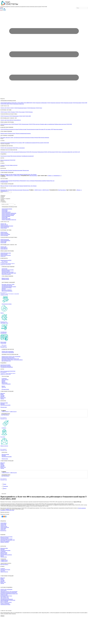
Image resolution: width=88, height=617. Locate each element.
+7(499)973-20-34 (3, 560)
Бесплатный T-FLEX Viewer (6, 595)
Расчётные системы (22, 129)
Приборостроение (11, 133)
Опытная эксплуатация (5, 569)
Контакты (3, 200)
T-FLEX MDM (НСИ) (27, 102)
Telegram (34, 174)
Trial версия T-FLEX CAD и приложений (8, 591)
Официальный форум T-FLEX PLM (7, 600)
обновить (7, 509)
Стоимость (2, 165)
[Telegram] (5, 516)
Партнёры (10, 170)
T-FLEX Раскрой (14, 124)
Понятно (2, 615)
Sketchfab (25, 174)
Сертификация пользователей (31, 142)
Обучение (36, 137)
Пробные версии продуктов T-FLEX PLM (63, 124)
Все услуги (4, 345)
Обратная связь (26, 170)
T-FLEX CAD (3, 107)
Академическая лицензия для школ (9, 286)
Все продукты (37, 124)
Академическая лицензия (19, 137)
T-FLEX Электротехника (23, 124)
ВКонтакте (2, 174)
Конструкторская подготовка (12, 129)
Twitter (18, 174)
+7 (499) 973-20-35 (16, 175)
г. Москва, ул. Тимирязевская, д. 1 (54, 175)
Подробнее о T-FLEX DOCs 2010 (7, 510)
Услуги (2, 197)
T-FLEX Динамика (11, 111)
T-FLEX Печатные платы (5, 124)
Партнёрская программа (17, 170)
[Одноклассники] (4, 516)
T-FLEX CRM (84, 102)
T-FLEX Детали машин (20, 111)
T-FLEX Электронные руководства (16, 103)
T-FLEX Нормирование (14, 116)
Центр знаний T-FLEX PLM (3, 343)
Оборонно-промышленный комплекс (23, 133)
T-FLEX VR (31, 124)
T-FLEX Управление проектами (53, 102)
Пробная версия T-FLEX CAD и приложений (9, 151)
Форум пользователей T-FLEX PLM (7, 160)
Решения (3, 196)
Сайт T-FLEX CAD (4, 596)
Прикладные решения (57, 129)
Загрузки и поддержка (5, 198)
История (14, 180)
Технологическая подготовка (33, 129)
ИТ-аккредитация (4, 181)
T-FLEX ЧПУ (3, 528)
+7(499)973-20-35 (3, 561)
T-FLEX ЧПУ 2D (9, 120)
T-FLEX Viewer (39, 107)
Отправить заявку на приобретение (47, 124)
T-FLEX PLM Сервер (4, 103)
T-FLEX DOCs (14, 102)
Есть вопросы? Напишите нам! (3, 347)
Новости (18, 180)
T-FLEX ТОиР (22, 116)
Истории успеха (3, 553)
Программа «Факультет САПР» (6, 137)
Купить (2, 199)
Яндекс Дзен (30, 174)
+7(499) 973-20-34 (9, 175)
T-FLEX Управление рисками (66, 102)
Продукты (3, 195)
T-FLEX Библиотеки (31, 107)
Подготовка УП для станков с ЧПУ (46, 129)
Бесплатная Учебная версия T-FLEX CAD (40, 151)
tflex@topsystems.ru (33, 175)
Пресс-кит (52, 180)
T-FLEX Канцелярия (77, 102)
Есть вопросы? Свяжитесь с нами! (4, 293)
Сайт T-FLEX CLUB (4, 598)
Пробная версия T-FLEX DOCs (25, 151)
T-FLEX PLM (3, 129)
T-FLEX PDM (20, 102)
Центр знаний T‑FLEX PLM (43, 142)
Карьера (48, 180)
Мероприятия (23, 180)
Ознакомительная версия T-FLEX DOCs (8, 592)
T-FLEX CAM (3, 120)
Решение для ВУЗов (4, 542)
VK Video (10, 174)
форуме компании (82, 508)
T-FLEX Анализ (3, 111)
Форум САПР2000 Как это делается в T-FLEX (6, 602)
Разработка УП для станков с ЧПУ (18, 142)
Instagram (21, 174)
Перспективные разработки (40, 180)
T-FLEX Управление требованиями (39, 102)
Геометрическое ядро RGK (5, 260)
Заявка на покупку (13, 165)
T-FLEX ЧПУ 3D (17, 120)
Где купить (7, 165)
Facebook (14, 174)
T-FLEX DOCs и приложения (18, 147)
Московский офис (4, 170)
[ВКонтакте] (2, 516)
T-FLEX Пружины (29, 111)
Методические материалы (43, 137)
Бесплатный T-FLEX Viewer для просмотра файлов (60, 151)
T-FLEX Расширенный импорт (20, 107)
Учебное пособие (4, 594)
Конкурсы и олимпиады (7, 289)
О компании (3, 180)
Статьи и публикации (30, 180)
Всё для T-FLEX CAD (75, 151)
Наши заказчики (9, 180)
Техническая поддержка (29, 137)
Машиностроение (4, 133)
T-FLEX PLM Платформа (5, 102)
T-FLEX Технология (4, 116)
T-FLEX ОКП (28, 116)
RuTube (6, 174)
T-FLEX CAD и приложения (6, 147)
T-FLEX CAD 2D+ (10, 107)
